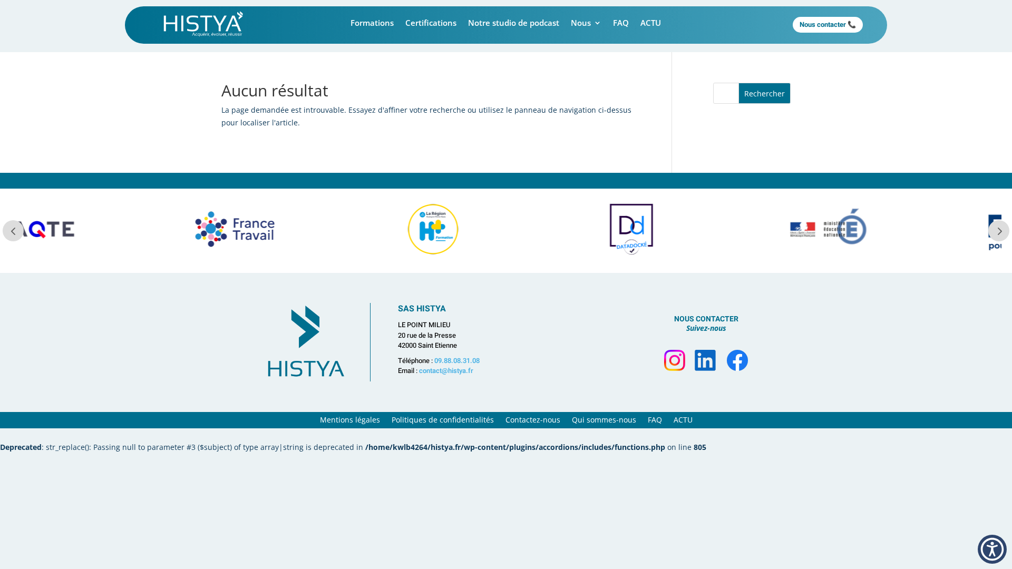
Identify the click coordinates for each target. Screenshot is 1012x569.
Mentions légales (350, 420)
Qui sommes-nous (604, 420)
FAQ (621, 23)
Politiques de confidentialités (443, 420)
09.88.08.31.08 (457, 361)
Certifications (430, 23)
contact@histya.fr (446, 371)
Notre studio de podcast (513, 23)
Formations (372, 23)
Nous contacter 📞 (828, 24)
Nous (581, 23)
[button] (992, 549)
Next (998, 230)
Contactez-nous (532, 420)
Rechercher (764, 94)
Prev (13, 230)
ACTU (650, 23)
